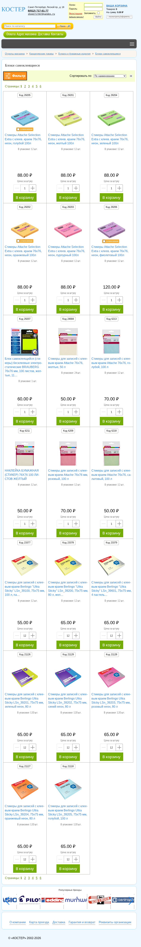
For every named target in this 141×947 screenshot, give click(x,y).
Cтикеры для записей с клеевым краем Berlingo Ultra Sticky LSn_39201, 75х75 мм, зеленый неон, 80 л (24, 700)
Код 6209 (68, 430)
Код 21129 (68, 654)
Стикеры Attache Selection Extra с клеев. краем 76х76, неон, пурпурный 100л (66, 251)
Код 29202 (24, 207)
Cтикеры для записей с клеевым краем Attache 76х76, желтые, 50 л (68, 363)
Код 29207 (24, 319)
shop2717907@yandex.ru (41, 14)
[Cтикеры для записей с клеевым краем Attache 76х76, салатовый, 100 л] (111, 454)
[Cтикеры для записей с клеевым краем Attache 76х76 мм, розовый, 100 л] (68, 454)
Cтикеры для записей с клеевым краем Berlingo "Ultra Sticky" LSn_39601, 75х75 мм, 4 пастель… (111, 588)
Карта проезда (39, 922)
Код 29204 (111, 95)
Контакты (57, 34)
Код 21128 (111, 654)
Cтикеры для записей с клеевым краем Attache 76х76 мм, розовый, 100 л (68, 474)
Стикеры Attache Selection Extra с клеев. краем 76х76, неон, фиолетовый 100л (109, 251)
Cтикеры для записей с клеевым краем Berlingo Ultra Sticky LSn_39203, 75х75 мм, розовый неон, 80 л (111, 700)
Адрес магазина (26, 34)
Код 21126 (24, 654)
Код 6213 (111, 319)
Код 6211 (25, 430)
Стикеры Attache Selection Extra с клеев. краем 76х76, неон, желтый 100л (66, 139)
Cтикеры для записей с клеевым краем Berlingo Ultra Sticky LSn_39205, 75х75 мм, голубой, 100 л (68, 812)
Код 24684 (68, 319)
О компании (18, 922)
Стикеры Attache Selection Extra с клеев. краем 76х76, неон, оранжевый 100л (23, 251)
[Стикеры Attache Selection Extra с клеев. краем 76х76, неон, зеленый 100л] (111, 118)
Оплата (10, 34)
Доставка (44, 34)
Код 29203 (68, 207)
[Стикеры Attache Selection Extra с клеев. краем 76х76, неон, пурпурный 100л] (68, 230)
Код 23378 (68, 542)
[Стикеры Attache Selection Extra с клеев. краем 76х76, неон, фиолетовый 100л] (111, 230)
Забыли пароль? (76, 17)
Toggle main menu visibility (132, 43)
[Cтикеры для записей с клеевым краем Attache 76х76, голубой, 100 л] (111, 342)
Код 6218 (111, 430)
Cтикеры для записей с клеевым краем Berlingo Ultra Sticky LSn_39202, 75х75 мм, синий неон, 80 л (68, 700)
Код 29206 (111, 207)
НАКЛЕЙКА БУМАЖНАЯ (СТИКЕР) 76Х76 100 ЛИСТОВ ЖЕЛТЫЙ (22, 474)
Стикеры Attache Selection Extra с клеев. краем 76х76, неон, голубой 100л (23, 139)
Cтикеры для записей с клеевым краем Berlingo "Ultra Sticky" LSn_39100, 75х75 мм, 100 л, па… (25, 588)
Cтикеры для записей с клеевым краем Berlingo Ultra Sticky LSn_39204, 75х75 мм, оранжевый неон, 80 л (24, 812)
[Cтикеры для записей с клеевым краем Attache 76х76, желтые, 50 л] (68, 342)
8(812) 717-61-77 (38, 10)
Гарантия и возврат (82, 922)
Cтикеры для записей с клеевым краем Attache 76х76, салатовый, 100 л (111, 474)
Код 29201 (68, 95)
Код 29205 (24, 95)
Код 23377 (24, 542)
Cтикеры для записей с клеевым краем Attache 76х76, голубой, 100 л (111, 363)
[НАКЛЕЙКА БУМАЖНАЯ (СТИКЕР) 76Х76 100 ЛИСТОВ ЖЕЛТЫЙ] (25, 454)
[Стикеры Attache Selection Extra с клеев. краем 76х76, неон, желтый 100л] (68, 118)
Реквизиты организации (115, 922)
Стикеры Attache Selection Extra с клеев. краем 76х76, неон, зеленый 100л (109, 139)
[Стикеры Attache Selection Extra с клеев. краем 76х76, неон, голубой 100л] (25, 118)
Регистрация (75, 13)
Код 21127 (24, 766)
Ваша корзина (116, 5)
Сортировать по (81, 75)
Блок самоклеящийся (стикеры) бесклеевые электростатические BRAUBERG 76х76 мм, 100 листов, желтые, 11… (23, 367)
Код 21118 (68, 766)
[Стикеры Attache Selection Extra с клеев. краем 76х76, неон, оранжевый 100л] (25, 230)
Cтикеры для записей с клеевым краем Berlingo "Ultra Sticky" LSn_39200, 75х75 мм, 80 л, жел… (68, 588)
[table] (131, 76)
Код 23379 (111, 542)
